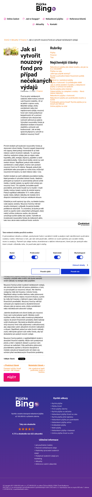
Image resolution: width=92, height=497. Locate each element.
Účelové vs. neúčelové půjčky (61, 80)
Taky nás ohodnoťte (27, 429)
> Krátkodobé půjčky (58, 425)
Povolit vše (75, 271)
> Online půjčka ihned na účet (62, 433)
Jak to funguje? (33, 19)
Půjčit (11, 377)
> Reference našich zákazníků (45, 464)
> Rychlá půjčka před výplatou (62, 417)
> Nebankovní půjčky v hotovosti (63, 430)
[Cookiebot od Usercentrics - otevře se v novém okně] (79, 224)
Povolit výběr (45, 271)
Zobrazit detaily (79, 265)
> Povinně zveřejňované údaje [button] (45, 448)
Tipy (52, 57)
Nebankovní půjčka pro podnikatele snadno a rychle (68, 99)
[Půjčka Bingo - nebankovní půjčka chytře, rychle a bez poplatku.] (27, 402)
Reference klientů (78, 19)
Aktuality (40, 24)
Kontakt (53, 24)
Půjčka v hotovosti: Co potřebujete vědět (66, 82)
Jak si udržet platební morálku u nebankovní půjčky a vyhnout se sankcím (67, 86)
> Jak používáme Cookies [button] (43, 445)
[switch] (35, 257)
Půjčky (52, 53)
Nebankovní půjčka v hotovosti (62, 95)
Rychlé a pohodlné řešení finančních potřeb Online (67, 77)
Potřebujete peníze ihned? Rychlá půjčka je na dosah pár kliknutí (68, 103)
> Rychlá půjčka (56, 403)
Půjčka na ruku (56, 71)
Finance (23, 40)
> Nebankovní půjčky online (61, 422)
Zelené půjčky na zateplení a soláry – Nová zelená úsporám (67, 92)
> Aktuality (38, 461)
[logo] (46, 7)
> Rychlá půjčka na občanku (61, 411)
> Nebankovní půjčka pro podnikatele (65, 420)
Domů (6, 40)
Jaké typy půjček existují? (60, 74)
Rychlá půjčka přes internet (60, 89)
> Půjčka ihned (56, 406)
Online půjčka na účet (58, 106)
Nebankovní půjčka (54, 19)
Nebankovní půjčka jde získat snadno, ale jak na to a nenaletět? (69, 68)
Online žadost (13, 19)
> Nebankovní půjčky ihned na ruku (64, 414)
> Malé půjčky (56, 428)
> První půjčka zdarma (59, 409)
